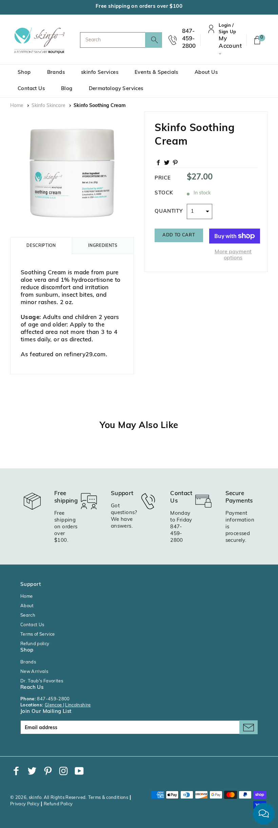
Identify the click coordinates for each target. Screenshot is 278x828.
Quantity (169, 211)
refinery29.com (85, 355)
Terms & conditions (108, 797)
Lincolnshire (78, 705)
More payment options (233, 255)
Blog (67, 88)
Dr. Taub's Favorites (41, 681)
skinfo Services (99, 72)
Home (16, 105)
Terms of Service (37, 634)
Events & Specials (156, 72)
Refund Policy (58, 804)
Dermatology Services (116, 88)
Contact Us (31, 88)
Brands (56, 72)
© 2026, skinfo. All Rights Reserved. (48, 797)
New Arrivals (34, 672)
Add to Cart (178, 235)
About (27, 606)
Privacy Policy (24, 804)
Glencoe (54, 705)
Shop (24, 72)
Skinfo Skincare (48, 105)
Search (27, 615)
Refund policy (34, 644)
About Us (206, 72)
